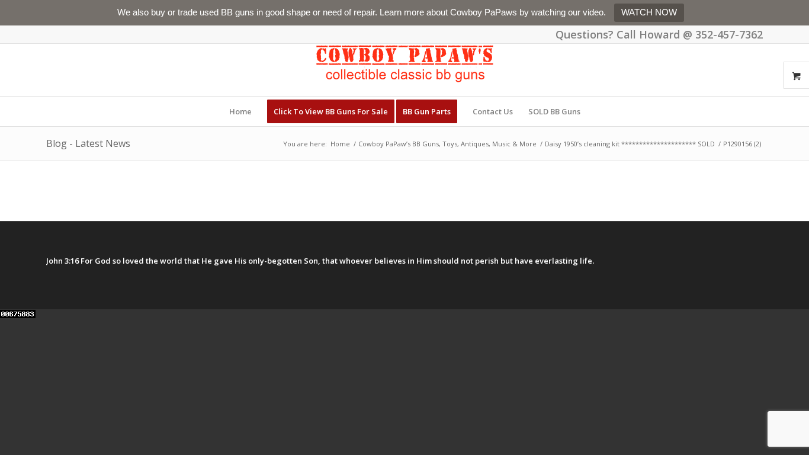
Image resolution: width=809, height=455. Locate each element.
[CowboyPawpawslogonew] (404, 70)
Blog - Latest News (88, 143)
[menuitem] (240, 111)
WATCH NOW (649, 12)
